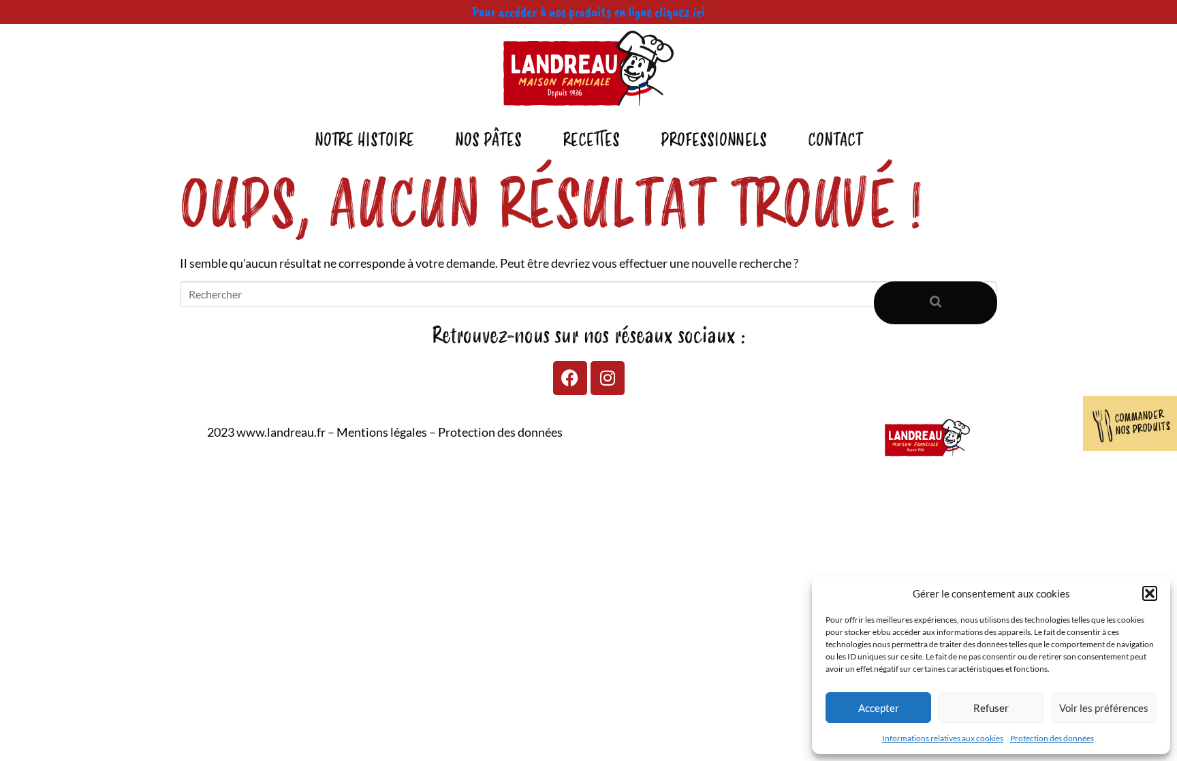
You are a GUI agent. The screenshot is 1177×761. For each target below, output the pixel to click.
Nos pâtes (488, 140)
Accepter (878, 708)
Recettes (591, 140)
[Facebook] (570, 378)
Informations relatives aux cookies (942, 738)
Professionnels (714, 140)
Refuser (991, 708)
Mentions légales (381, 431)
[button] (1150, 593)
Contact (835, 140)
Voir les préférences (1103, 708)
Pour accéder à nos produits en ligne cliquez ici (588, 11)
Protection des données (1052, 738)
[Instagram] (608, 378)
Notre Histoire (364, 140)
